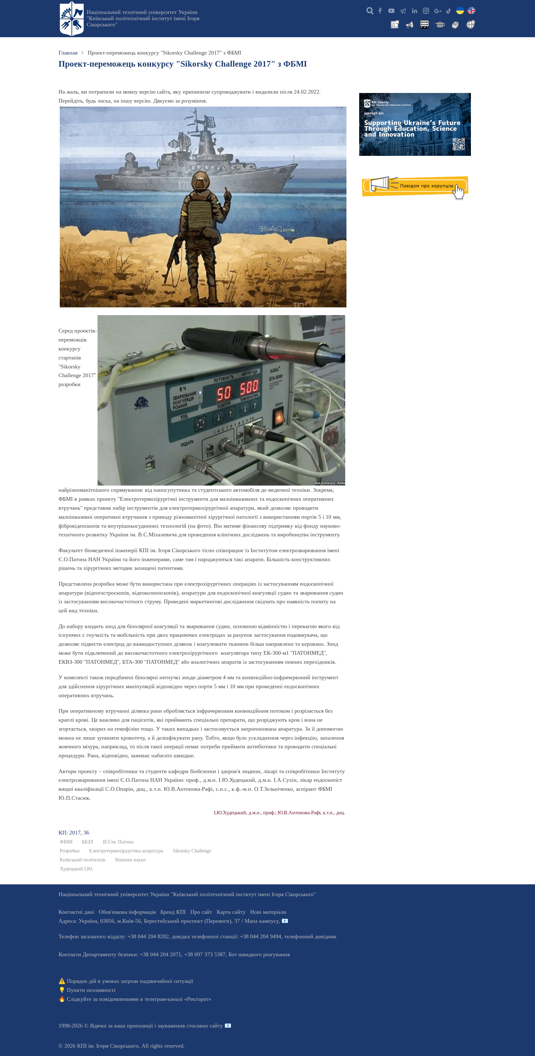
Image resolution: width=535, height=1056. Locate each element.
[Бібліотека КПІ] (454, 23)
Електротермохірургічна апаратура (126, 851)
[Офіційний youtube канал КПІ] (391, 10)
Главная (68, 53)
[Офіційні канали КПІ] (403, 10)
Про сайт (201, 912)
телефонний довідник (310, 936)
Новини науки (130, 860)
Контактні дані (76, 912)
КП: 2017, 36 (74, 832)
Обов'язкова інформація (127, 912)
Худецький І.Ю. (76, 869)
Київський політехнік (83, 860)
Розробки (70, 851)
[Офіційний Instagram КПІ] (426, 10)
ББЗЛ (87, 842)
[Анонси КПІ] (409, 23)
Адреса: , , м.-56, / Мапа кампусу (168, 921)
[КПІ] (460, 10)
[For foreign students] (469, 23)
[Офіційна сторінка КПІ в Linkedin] (414, 10)
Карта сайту (231, 912)
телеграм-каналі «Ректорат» (178, 999)
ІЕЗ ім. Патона (118, 842)
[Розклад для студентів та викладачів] (424, 23)
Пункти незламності (91, 990)
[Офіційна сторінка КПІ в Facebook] (380, 10)
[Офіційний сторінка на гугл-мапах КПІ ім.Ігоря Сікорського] (437, 10)
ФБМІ (66, 842)
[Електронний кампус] (439, 23)
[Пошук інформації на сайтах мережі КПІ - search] (368, 10)
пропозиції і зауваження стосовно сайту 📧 (179, 1026)
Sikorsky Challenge (192, 851)
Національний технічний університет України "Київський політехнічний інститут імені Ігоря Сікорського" (143, 18)
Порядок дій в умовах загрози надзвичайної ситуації (130, 981)
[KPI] (471, 10)
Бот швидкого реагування (259, 954)
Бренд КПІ (173, 912)
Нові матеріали (268, 912)
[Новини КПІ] (393, 23)
